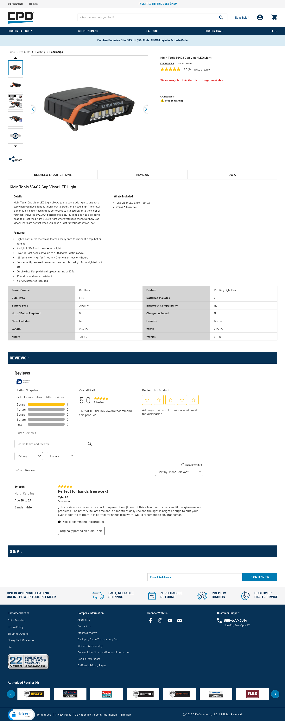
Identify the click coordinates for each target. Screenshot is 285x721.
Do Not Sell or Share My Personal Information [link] (104, 652)
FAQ (10, 646)
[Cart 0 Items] (274, 16)
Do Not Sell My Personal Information (96, 714)
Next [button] (15, 146)
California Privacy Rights (92, 665)
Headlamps (56, 51)
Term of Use (44, 714)
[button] (15, 68)
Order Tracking (16, 620)
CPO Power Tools (15, 4)
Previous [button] (15, 57)
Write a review (202, 69)
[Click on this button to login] (260, 18)
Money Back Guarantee (21, 640)
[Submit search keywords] (221, 17)
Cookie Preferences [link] (89, 658)
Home (11, 51)
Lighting (40, 51)
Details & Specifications (53, 174)
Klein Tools (167, 63)
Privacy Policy (63, 714)
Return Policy (15, 627)
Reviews (142, 174)
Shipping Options (18, 633)
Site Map (126, 714)
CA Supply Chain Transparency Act (98, 639)
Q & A (232, 174)
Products (24, 51)
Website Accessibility (90, 646)
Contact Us (84, 626)
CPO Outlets (33, 4)
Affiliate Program (87, 632)
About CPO (84, 619)
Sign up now (260, 577)
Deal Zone (151, 31)
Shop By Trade (214, 31)
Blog (273, 31)
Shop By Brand (88, 31)
